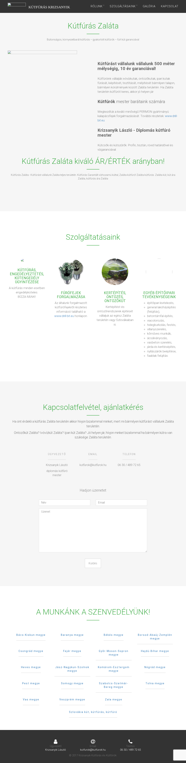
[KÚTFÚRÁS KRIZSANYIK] (17, 6)
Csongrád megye (31, 651)
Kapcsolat (169, 6)
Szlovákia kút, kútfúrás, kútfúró (93, 712)
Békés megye (114, 634)
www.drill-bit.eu (64, 316)
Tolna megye (155, 683)
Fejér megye (72, 651)
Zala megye (113, 699)
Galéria (149, 6)
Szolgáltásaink (123, 6)
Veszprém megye (72, 699)
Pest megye (31, 683)
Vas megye (31, 699)
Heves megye (31, 667)
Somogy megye (72, 683)
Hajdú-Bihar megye (155, 651)
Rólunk (97, 6)
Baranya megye (72, 634)
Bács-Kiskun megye (31, 634)
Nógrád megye (155, 667)
